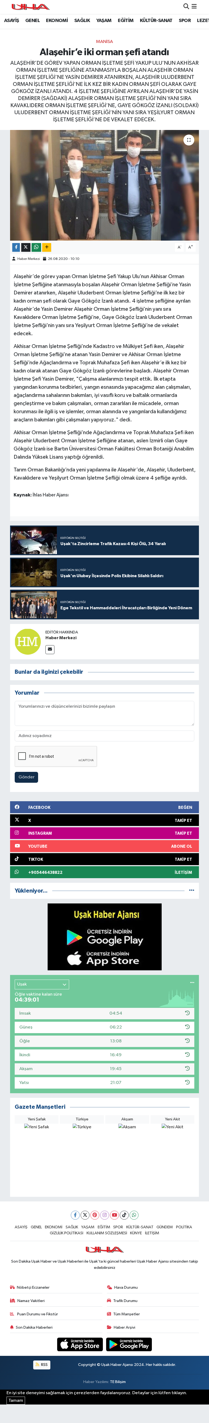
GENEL (32, 20)
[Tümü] (191, 890)
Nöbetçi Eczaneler (33, 1287)
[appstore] (80, 1344)
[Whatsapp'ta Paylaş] (36, 247)
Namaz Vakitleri (31, 1301)
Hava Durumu (126, 1287)
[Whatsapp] (134, 1215)
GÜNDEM (164, 1227)
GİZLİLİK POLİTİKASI (66, 1233)
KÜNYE (136, 1233)
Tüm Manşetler (126, 1314)
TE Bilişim (118, 1382)
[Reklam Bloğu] (105, 936)
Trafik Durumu (125, 1301)
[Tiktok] (124, 1215)
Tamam (15, 1400)
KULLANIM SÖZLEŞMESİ (107, 1233)
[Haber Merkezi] (28, 641)
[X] (85, 1215)
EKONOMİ (57, 20)
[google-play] (129, 1344)
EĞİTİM (125, 20)
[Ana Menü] (194, 7)
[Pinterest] (94, 1215)
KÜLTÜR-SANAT (156, 20)
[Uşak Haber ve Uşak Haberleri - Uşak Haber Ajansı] (30, 7)
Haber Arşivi (124, 1327)
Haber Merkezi (28, 259)
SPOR (185, 20)
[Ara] (186, 7)
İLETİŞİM (152, 1233)
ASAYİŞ (11, 20)
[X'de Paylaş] (25, 247)
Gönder (27, 777)
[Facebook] (75, 1215)
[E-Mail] (49, 649)
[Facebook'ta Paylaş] (16, 247)
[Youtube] (114, 1215)
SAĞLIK (82, 20)
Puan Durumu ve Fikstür (37, 1314)
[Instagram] (104, 1215)
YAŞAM (104, 20)
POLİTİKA (184, 1227)
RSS (44, 1365)
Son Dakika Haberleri (34, 1327)
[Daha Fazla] (46, 247)
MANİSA (104, 41)
